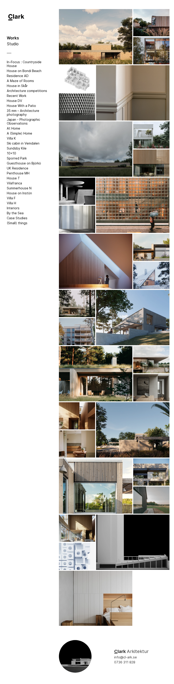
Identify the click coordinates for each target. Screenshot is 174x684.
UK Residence (17, 168)
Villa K (11, 138)
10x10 (11, 153)
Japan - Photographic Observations (23, 121)
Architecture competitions (27, 91)
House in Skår (17, 86)
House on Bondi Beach (24, 71)
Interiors (13, 208)
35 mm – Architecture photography (23, 112)
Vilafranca (14, 183)
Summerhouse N (19, 188)
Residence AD (18, 76)
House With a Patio (21, 106)
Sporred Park (17, 158)
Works (13, 38)
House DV (14, 101)
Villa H (11, 203)
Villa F (11, 198)
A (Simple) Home (19, 133)
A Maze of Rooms (20, 81)
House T (13, 178)
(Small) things (17, 223)
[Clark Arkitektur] (16, 34)
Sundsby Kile (17, 148)
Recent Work (16, 96)
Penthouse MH (18, 173)
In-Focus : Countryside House (24, 64)
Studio (13, 43)
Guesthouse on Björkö (24, 163)
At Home (13, 128)
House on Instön (19, 193)
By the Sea (15, 213)
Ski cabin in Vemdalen (23, 143)
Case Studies (17, 218)
